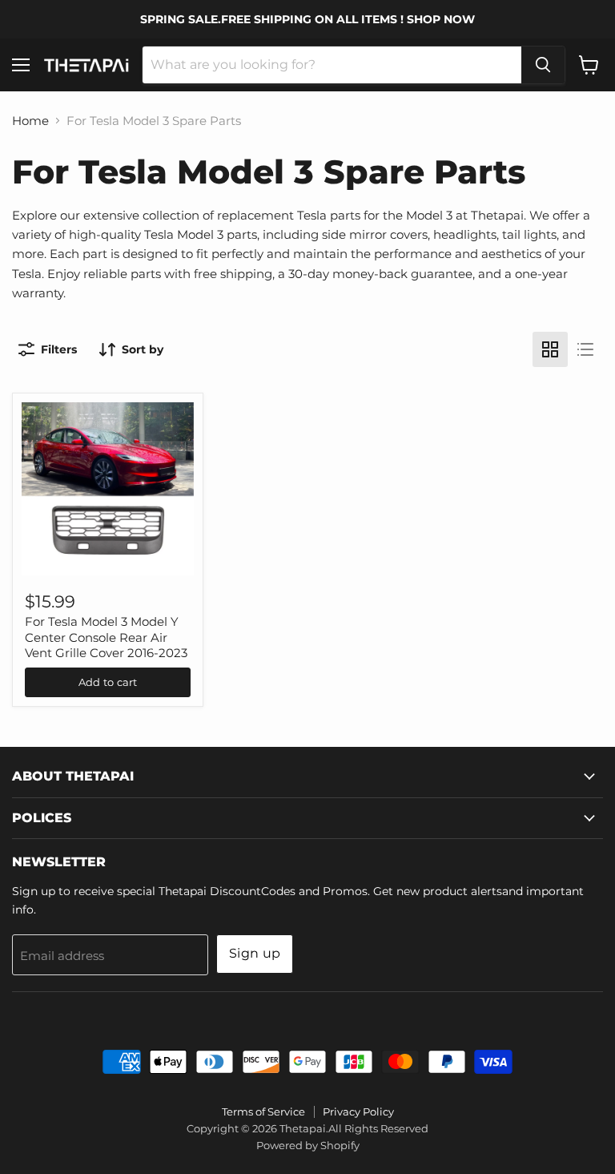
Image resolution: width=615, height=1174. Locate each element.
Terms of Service (263, 1111)
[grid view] (550, 349)
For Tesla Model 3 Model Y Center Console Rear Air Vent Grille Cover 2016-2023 (106, 637)
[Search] (543, 64)
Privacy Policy (358, 1111)
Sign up (254, 953)
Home (30, 120)
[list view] (585, 349)
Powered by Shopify (308, 1145)
